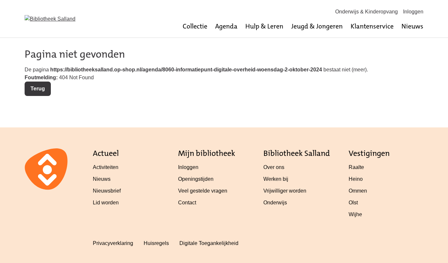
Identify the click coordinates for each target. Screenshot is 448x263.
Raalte (356, 167)
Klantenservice (372, 26)
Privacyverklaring (113, 243)
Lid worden (106, 202)
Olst (353, 202)
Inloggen (413, 11)
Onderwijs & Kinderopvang (366, 11)
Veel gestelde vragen (202, 191)
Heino (356, 179)
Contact (187, 202)
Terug (38, 88)
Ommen (358, 191)
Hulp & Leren (264, 26)
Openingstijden (196, 179)
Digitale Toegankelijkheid (208, 243)
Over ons (273, 167)
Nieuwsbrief (107, 191)
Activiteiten (105, 167)
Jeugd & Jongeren (317, 26)
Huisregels (156, 243)
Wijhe (355, 214)
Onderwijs (275, 202)
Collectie (195, 26)
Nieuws (412, 26)
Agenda (226, 26)
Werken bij (275, 179)
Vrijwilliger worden (284, 191)
